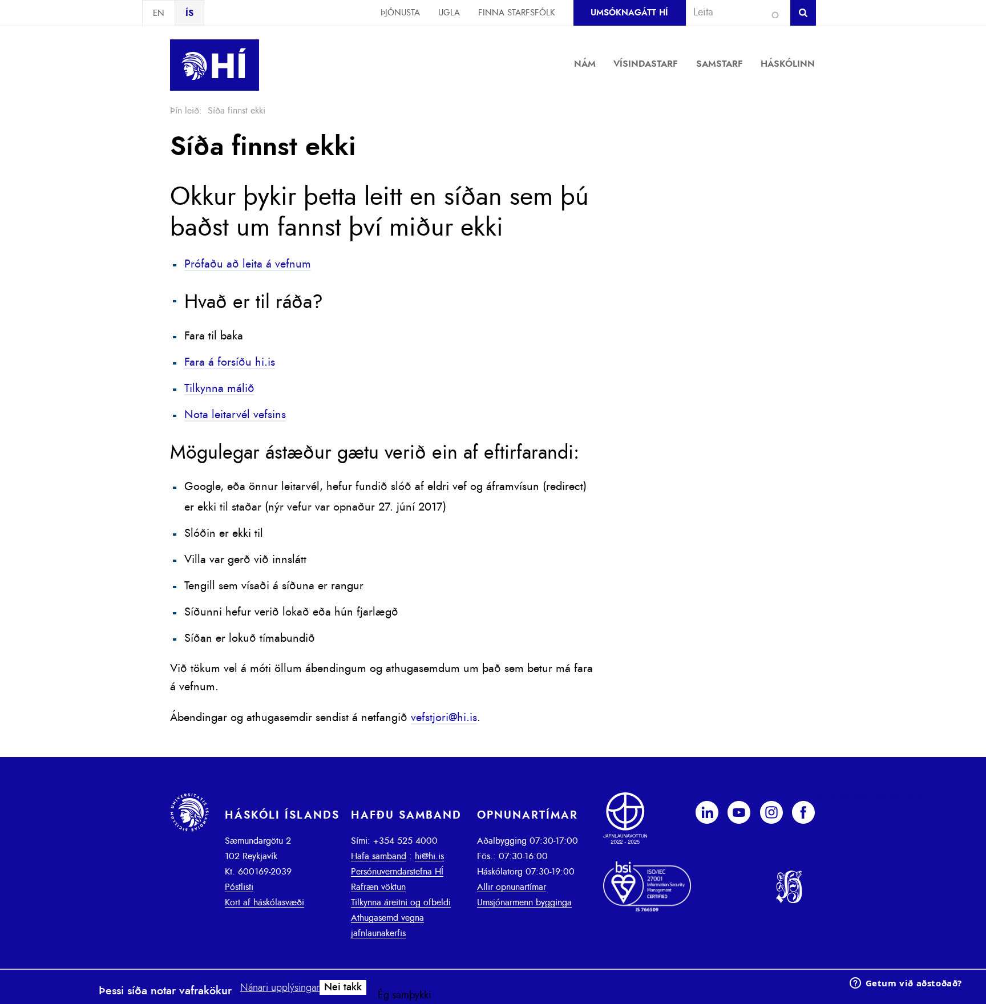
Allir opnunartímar (511, 887)
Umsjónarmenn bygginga (524, 902)
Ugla (449, 13)
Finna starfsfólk (516, 13)
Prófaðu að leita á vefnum (247, 264)
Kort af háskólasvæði (264, 902)
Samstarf (719, 63)
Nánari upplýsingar (280, 988)
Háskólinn (788, 63)
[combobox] (733, 12)
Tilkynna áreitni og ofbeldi (401, 902)
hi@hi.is (429, 856)
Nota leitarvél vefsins (235, 414)
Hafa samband (378, 856)
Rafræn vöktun (378, 887)
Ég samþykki (404, 995)
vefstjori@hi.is (444, 717)
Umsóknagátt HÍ (629, 13)
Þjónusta (400, 13)
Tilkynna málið (219, 388)
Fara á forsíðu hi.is (229, 362)
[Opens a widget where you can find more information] (906, 984)
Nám (585, 63)
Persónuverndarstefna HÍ (397, 871)
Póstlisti (239, 887)
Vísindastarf (645, 63)
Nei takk (343, 987)
